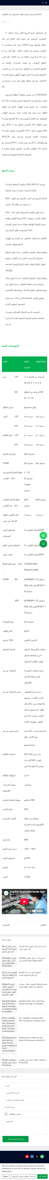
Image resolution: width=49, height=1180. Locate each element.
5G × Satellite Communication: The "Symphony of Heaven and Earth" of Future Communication (32, 1019)
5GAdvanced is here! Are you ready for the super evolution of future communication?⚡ (32, 1039)
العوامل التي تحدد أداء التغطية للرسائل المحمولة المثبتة (30, 973)
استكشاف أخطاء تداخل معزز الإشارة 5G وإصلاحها (32, 1061)
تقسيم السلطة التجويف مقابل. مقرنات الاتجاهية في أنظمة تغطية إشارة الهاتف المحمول (33, 985)
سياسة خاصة (7, 1171)
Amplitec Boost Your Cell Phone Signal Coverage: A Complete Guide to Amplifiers (31, 1002)
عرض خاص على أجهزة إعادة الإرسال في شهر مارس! (32, 947)
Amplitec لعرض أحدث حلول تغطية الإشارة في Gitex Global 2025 (32, 959)
